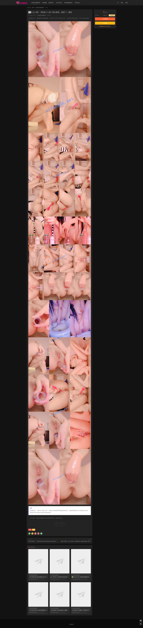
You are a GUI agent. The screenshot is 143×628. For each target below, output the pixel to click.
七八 (30, 529)
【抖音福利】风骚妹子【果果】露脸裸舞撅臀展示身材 (81, 610)
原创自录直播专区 (35, 2)
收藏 (105, 23)
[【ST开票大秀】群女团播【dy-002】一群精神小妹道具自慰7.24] (38, 561)
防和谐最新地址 (68, 2)
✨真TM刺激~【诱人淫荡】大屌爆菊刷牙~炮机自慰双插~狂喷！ (76, 541)
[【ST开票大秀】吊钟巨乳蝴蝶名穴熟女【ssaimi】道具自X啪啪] (38, 594)
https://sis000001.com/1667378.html (45, 518)
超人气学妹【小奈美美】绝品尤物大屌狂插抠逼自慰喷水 (59, 577)
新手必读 (77, 2)
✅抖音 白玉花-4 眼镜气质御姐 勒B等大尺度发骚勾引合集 (80, 577)
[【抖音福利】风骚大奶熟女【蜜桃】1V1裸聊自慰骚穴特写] (60, 594)
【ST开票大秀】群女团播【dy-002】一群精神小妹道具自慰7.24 (37, 577)
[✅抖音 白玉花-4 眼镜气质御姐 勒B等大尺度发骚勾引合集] (81, 561)
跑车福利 (51, 2)
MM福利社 (71, 624)
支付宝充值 (59, 2)
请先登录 (105, 19)
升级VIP (112, 15)
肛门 (33, 529)
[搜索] (118, 2)
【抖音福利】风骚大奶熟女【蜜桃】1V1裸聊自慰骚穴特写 (59, 610)
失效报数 (44, 2)
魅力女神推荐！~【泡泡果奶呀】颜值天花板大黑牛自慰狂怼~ (42, 541)
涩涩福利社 (21, 2)
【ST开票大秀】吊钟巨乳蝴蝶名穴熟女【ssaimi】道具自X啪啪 (38, 610)
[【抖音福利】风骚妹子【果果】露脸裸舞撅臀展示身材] (81, 594)
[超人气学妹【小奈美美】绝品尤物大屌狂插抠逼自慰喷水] (60, 561)
